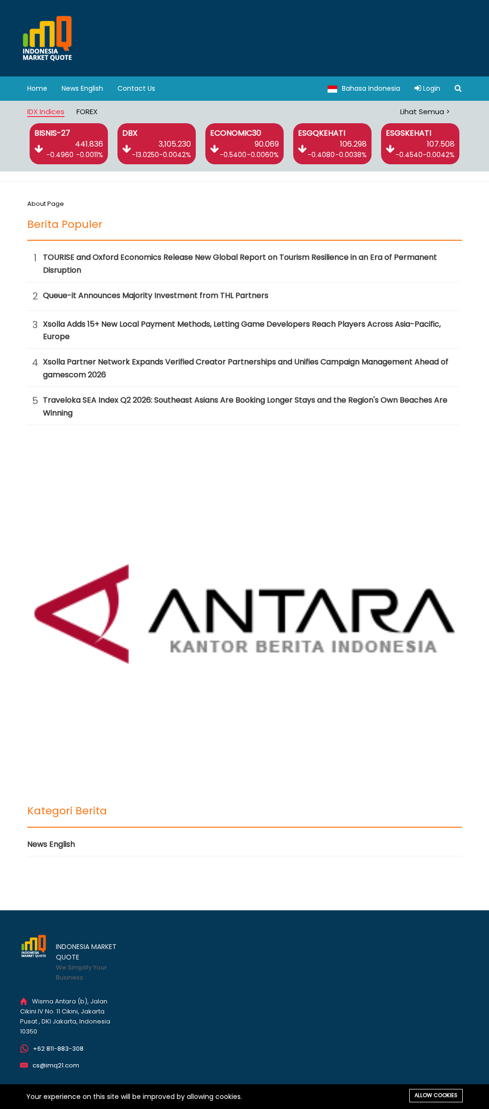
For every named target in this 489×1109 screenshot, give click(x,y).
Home (37, 88)
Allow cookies (436, 1095)
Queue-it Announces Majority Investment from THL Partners (155, 295)
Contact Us (136, 88)
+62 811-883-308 (58, 1048)
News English (82, 88)
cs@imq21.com (55, 1065)
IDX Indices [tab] (45, 112)
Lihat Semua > (425, 112)
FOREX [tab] (86, 112)
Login (430, 88)
